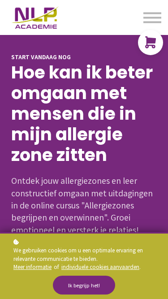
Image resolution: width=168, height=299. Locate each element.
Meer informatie (32, 266)
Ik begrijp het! (84, 285)
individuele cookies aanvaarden (100, 266)
